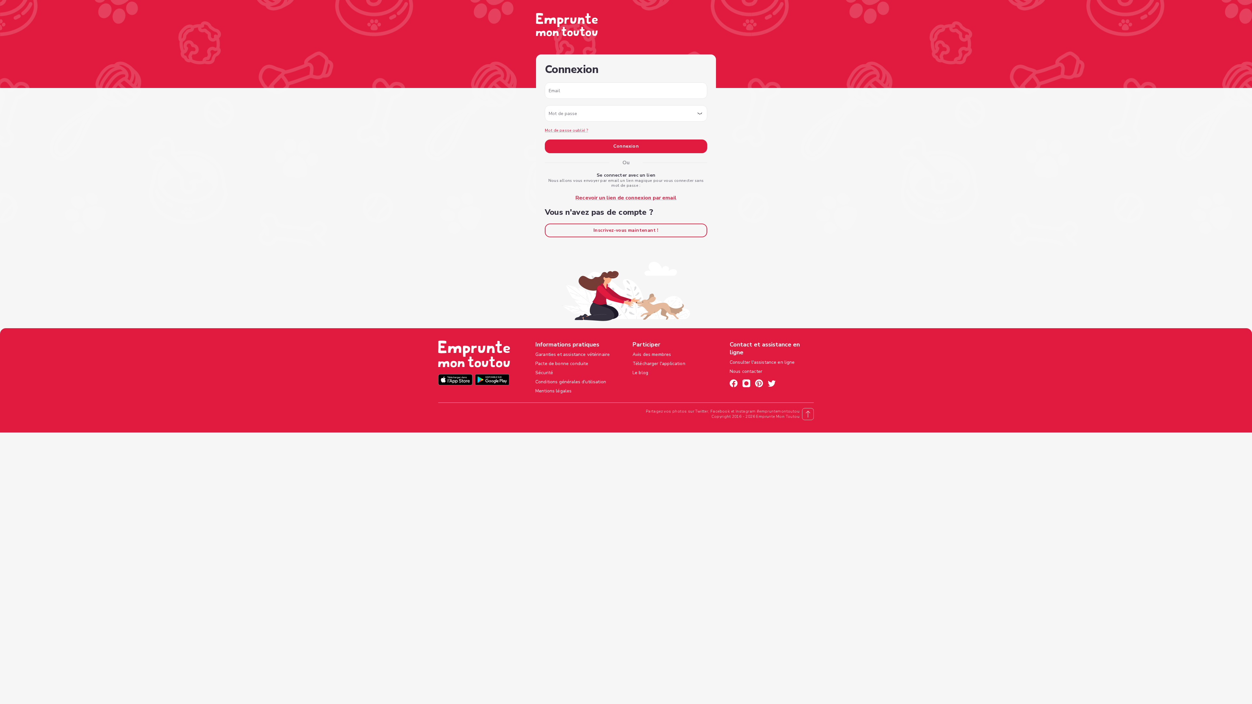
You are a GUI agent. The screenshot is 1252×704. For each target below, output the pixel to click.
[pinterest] (759, 384)
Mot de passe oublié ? (566, 130)
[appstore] (455, 380)
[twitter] (772, 384)
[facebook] (734, 384)
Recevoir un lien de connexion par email (626, 197)
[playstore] (492, 380)
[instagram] (746, 384)
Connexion (626, 146)
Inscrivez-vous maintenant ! (626, 230)
